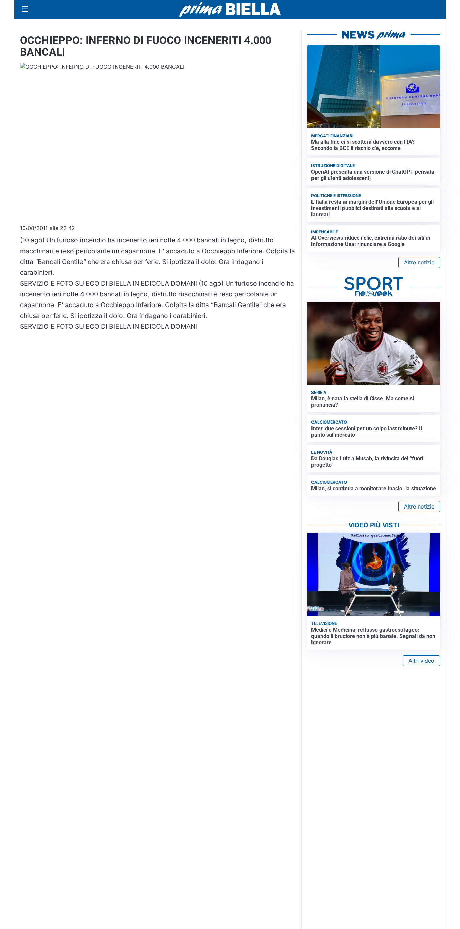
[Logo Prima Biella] (230, 9)
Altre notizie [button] (419, 262)
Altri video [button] (421, 660)
